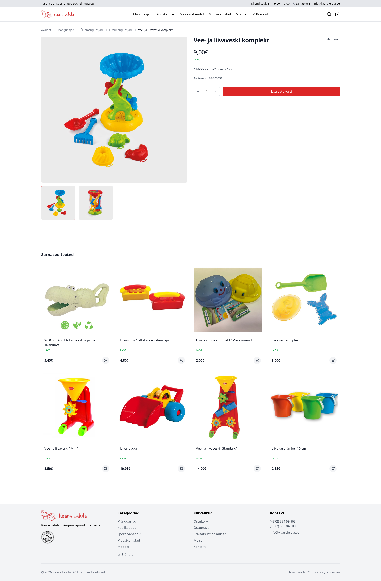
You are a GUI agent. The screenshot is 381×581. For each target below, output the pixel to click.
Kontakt (200, 547)
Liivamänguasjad (120, 30)
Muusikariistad (220, 14)
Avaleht (46, 30)
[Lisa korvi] (105, 360)
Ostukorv (201, 521)
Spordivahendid (192, 14)
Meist (198, 540)
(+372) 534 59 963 (283, 521)
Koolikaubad (165, 14)
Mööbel (241, 14)
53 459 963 (303, 3)
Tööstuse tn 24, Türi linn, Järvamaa (314, 572)
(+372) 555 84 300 (283, 526)
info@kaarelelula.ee (326, 3)
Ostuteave (201, 527)
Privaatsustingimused (210, 534)
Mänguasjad (142, 14)
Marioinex (333, 39)
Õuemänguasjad (92, 30)
